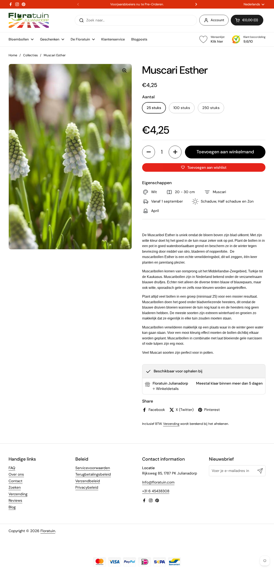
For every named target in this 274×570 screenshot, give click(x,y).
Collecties (30, 55)
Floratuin (47, 530)
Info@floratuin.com (158, 482)
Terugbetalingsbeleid (93, 474)
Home (13, 55)
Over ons (16, 474)
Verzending (171, 424)
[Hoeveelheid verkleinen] (148, 152)
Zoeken (15, 487)
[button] (247, 20)
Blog (12, 507)
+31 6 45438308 (155, 491)
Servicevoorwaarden (92, 468)
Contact (15, 481)
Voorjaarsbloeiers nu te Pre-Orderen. (137, 4)
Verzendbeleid (87, 481)
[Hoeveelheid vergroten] (175, 152)
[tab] (166, 389)
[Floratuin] (29, 20)
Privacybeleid (86, 487)
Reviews (15, 500)
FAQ (12, 468)
